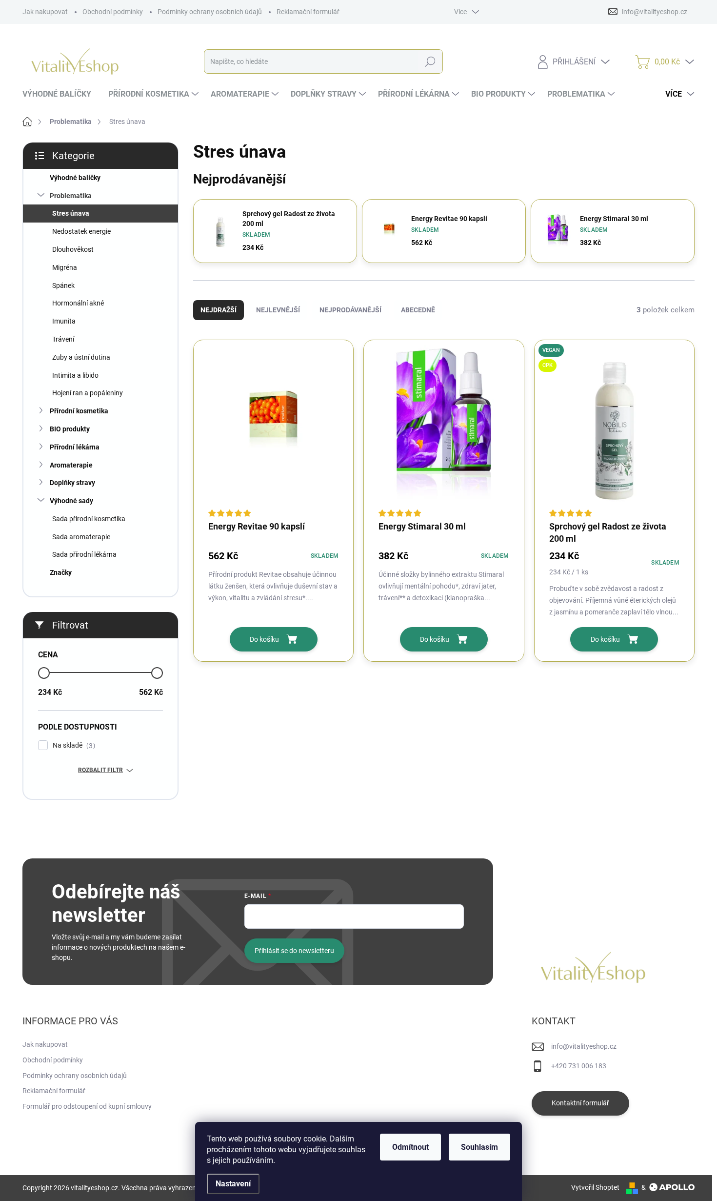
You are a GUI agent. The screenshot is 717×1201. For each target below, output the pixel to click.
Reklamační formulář (308, 12)
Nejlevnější (278, 310)
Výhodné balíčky (75, 178)
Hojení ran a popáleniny (87, 393)
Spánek (63, 285)
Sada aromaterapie (81, 537)
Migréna (64, 267)
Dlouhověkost (73, 249)
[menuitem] (60, 94)
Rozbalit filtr (100, 770)
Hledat (430, 61)
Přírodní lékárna (75, 447)
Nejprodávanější (350, 310)
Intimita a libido (75, 375)
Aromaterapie (71, 465)
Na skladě (73, 745)
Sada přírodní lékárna (84, 554)
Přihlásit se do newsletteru (294, 951)
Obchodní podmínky (112, 12)
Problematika (71, 196)
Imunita (64, 321)
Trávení (63, 339)
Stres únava (70, 213)
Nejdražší (218, 310)
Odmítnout (410, 1147)
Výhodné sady (71, 501)
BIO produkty (70, 429)
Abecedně (418, 310)
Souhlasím (479, 1147)
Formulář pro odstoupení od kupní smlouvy (87, 1106)
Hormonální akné (78, 303)
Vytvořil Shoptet (595, 1187)
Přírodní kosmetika (79, 411)
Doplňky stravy (72, 483)
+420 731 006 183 (578, 1066)
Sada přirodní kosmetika (88, 519)
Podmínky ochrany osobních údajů (210, 12)
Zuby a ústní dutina (81, 357)
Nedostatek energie (81, 231)
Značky (61, 572)
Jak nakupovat (45, 12)
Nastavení (233, 1183)
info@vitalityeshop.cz (584, 1046)
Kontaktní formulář (580, 1103)
